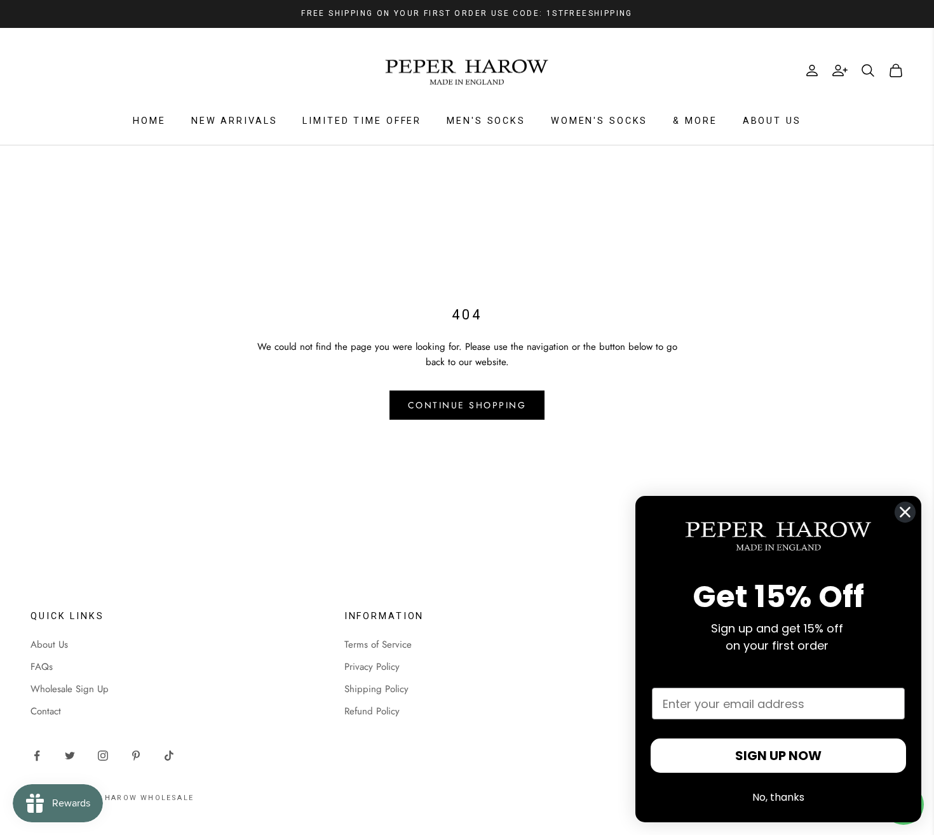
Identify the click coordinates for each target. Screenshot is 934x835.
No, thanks (778, 797)
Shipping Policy (376, 689)
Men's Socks (486, 121)
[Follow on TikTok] (169, 755)
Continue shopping (467, 405)
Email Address (695, 675)
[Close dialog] (905, 512)
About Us (772, 121)
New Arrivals (234, 121)
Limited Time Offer (361, 121)
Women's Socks (599, 121)
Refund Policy (372, 711)
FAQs (41, 667)
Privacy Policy (372, 667)
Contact (45, 711)
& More (695, 121)
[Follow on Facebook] (36, 755)
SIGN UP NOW (778, 756)
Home (149, 121)
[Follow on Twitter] (70, 755)
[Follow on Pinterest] (136, 755)
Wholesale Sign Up (69, 689)
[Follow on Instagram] (103, 755)
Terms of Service (378, 644)
